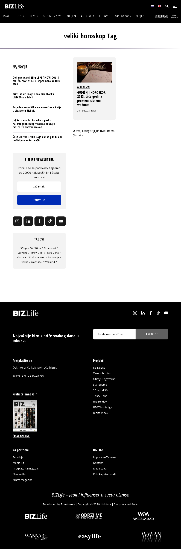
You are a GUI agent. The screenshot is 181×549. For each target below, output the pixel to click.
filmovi (33, 252)
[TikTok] (50, 221)
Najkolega (99, 367)
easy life (22, 252)
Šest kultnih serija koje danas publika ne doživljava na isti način (38, 138)
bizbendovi (50, 248)
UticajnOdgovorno (104, 379)
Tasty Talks (100, 396)
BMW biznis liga (102, 407)
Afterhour (87, 16)
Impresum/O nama (104, 457)
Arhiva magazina (22, 480)
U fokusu (19, 16)
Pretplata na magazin (26, 468)
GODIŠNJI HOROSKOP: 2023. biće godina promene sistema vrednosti (91, 98)
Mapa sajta (100, 468)
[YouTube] (61, 221)
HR (41, 252)
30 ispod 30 (27, 248)
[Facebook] (39, 221)
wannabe (36, 261)
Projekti (140, 16)
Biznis (34, 16)
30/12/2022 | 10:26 (86, 110)
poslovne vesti (37, 257)
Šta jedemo (100, 384)
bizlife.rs (106, 504)
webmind (50, 261)
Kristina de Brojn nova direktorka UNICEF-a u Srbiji (33, 95)
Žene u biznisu (101, 373)
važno (25, 261)
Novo (5, 16)
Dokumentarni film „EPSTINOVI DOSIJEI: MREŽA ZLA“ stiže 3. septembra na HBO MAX (37, 81)
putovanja (53, 257)
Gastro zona (123, 16)
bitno (38, 248)
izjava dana (52, 252)
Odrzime (22, 257)
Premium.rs (68, 504)
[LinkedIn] (28, 221)
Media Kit (18, 463)
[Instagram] (17, 221)
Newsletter (20, 474)
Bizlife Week (100, 413)
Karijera (71, 16)
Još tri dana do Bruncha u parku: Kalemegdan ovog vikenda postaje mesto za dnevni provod (34, 123)
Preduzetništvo (52, 16)
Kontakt (98, 463)
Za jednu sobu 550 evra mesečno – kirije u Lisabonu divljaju (37, 109)
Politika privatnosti (104, 474)
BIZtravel (104, 16)
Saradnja (18, 457)
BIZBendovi (100, 401)
